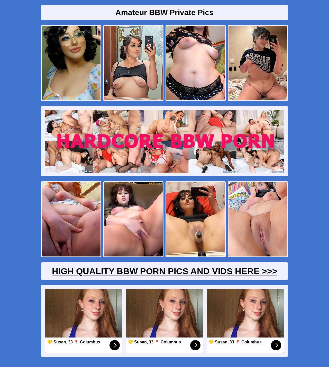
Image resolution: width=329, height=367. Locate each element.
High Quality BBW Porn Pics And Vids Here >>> (164, 271)
